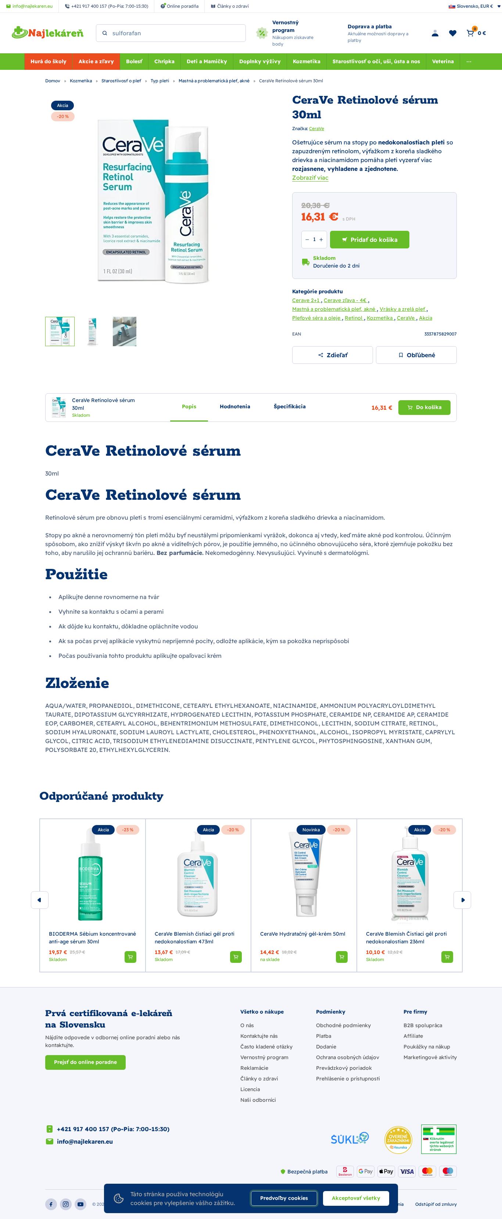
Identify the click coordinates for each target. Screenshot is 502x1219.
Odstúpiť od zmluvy (436, 1204)
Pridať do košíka (374, 239)
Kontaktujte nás (259, 1036)
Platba (323, 1036)
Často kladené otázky (266, 1046)
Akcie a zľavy (96, 61)
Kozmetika (306, 61)
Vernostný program (264, 1057)
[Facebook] (51, 1204)
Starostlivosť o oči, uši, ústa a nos (376, 61)
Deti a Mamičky (207, 61)
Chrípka (164, 61)
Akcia (62, 105)
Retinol (354, 318)
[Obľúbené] (452, 33)
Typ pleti (160, 80)
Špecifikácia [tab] (290, 406)
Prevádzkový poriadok (344, 1068)
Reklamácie (254, 1068)
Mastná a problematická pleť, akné (215, 80)
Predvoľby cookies (284, 1198)
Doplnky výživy (260, 61)
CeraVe (316, 128)
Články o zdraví (259, 1078)
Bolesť (134, 61)
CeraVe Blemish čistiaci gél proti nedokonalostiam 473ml (194, 938)
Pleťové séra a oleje (317, 318)
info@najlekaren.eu (85, 1141)
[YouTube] (80, 1204)
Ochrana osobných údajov (347, 1057)
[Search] (105, 33)
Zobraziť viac (310, 177)
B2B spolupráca (423, 1025)
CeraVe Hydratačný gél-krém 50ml (302, 934)
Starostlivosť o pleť (121, 80)
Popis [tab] (189, 406)
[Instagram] (66, 1204)
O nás (247, 1025)
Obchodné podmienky (343, 1025)
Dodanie (326, 1046)
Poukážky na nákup (427, 1046)
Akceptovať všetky (356, 1198)
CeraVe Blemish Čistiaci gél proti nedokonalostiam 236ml (406, 938)
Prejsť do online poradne (85, 1062)
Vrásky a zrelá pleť (403, 309)
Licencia (250, 1089)
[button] (130, 957)
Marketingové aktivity (430, 1057)
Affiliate (413, 1036)
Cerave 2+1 (306, 300)
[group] (93, 895)
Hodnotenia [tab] (235, 406)
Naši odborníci (258, 1100)
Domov (53, 80)
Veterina (443, 61)
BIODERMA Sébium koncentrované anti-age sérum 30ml (92, 938)
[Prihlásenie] (435, 33)
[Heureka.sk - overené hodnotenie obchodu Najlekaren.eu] (398, 1140)
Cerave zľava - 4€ (346, 300)
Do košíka (429, 407)
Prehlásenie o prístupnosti (348, 1078)
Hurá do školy (49, 61)
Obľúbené (421, 355)
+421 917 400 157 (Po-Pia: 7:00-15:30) (113, 1129)
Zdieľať (337, 355)
